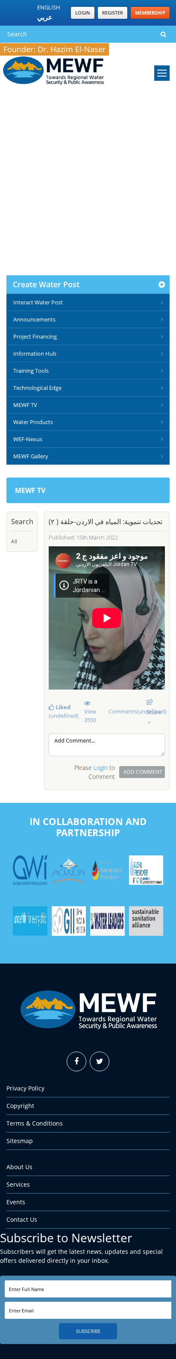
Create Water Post (46, 284)
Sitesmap (19, 1141)
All (14, 541)
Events (15, 1202)
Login (82, 12)
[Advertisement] (88, 183)
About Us (19, 1167)
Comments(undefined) (124, 711)
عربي (45, 17)
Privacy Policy (25, 1088)
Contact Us (21, 1219)
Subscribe (88, 1331)
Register (112, 12)
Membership (150, 12)
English (48, 7)
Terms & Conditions (34, 1123)
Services (18, 1184)
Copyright (20, 1106)
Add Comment (142, 771)
